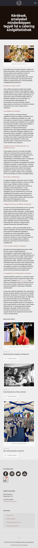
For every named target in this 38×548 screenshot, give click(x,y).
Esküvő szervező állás (12, 526)
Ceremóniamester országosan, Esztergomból (16, 354)
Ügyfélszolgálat (10, 519)
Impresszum (9, 515)
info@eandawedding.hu (10, 501)
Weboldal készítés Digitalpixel (19, 545)
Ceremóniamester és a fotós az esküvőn (14, 392)
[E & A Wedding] (19, 2)
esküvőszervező (23, 280)
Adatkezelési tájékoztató (13, 522)
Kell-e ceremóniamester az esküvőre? (13, 451)
